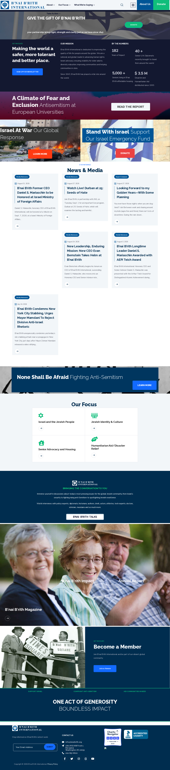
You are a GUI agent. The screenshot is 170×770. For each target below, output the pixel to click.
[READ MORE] (17, 226)
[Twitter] (72, 759)
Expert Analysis (121, 177)
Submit (50, 747)
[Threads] (85, 759)
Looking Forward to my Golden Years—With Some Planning (135, 192)
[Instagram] (79, 759)
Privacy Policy (52, 764)
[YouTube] (92, 759)
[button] (124, 5)
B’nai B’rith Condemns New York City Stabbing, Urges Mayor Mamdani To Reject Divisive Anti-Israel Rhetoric (36, 317)
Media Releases (22, 177)
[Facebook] (65, 759)
